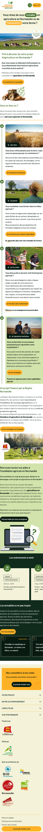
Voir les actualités (7, 632)
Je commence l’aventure (16, 173)
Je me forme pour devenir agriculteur (21, 234)
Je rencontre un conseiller (13, 82)
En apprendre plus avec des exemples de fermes (23, 241)
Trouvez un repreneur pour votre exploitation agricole (23, 380)
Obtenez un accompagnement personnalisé (21, 310)
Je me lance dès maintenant (17, 304)
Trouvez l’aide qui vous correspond (14, 519)
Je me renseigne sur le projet (12, 429)
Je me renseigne (14, 372)
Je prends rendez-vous (21, 684)
